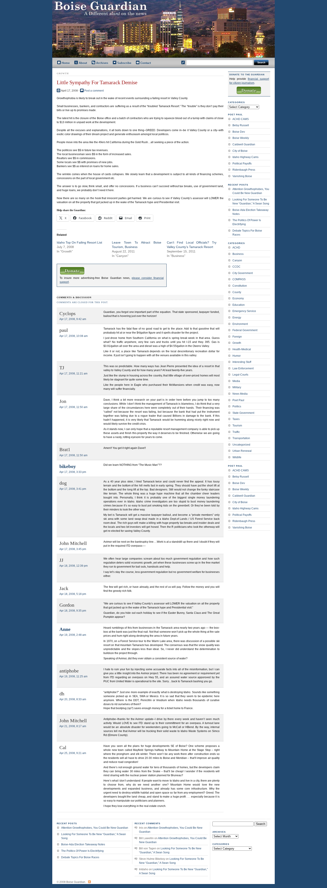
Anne (65, 629)
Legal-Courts (240, 374)
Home (66, 63)
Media (236, 381)
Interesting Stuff (241, 362)
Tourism (237, 425)
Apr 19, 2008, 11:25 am (73, 676)
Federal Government (244, 330)
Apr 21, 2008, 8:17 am (72, 726)
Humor (236, 355)
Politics (236, 406)
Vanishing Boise (242, 176)
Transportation (241, 438)
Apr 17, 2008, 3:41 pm (72, 488)
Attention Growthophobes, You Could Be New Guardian (250, 191)
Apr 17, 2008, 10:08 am (73, 336)
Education (238, 304)
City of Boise (240, 150)
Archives (102, 63)
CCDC (236, 266)
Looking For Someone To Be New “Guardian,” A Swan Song (250, 201)
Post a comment (94, 90)
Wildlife (236, 457)
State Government (243, 412)
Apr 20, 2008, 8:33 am (72, 699)
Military (236, 387)
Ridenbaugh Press (243, 169)
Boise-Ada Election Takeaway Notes (250, 212)
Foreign (237, 336)
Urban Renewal (242, 450)
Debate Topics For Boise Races (247, 232)
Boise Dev (238, 131)
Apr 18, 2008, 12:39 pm (73, 565)
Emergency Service (244, 311)
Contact (145, 63)
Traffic (236, 432)
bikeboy (67, 466)
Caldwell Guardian (243, 144)
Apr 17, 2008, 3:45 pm (72, 549)
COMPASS (239, 279)
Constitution (239, 285)
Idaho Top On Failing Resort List (79, 242)
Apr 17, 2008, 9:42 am (72, 319)
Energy (236, 317)
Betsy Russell (240, 125)
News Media (240, 393)
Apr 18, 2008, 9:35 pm (72, 610)
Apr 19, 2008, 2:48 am (72, 634)
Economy (238, 298)
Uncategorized (241, 444)
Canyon (237, 260)
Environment (240, 324)
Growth (236, 342)
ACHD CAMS (240, 119)
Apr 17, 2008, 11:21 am (73, 373)
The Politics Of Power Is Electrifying (246, 222)
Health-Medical (241, 349)
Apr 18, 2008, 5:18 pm (72, 594)
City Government (242, 273)
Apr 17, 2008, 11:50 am (73, 407)
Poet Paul (238, 400)
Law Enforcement (243, 368)
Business (238, 254)
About (83, 63)
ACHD (236, 247)
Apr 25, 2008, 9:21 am (72, 753)
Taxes (236, 419)
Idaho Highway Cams (245, 157)
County (236, 292)
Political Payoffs (242, 163)
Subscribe (124, 63)
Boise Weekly (240, 138)
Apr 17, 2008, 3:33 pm (72, 472)
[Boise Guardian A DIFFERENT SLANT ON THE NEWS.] (165, 29)
